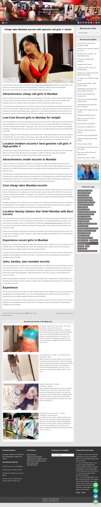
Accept (78, 492)
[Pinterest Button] (83, 23)
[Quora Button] (94, 23)
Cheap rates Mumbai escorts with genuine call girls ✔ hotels (37, 29)
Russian (81, 246)
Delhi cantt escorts (85, 205)
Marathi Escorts (84, 233)
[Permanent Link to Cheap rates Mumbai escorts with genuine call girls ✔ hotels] (38, 58)
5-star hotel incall (85, 190)
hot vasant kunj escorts (87, 223)
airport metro (83, 195)
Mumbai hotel (83, 240)
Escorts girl (82, 207)
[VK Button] (96, 23)
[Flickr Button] (91, 23)
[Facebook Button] (81, 23)
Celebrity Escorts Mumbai (34, 456)
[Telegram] (95, 496)
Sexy (87, 246)
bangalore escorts (85, 200)
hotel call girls (84, 216)
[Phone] (95, 490)
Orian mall (93, 240)
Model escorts (83, 235)
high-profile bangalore (86, 212)
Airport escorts (84, 193)
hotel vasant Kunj (84, 219)
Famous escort (83, 209)
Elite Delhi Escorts (32, 465)
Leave (83, 492)
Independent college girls (88, 228)
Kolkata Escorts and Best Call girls (37, 458)
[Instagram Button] (89, 23)
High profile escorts (86, 214)
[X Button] (78, 23)
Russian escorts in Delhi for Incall (12, 470)
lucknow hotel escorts (87, 231)
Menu (6, 22)
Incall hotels (83, 226)
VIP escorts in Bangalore (87, 251)
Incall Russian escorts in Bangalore (12, 466)
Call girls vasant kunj (86, 202)
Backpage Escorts (85, 197)
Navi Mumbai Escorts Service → (65, 313)
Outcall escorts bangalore (84, 243)
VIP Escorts (82, 248)
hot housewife (83, 221)
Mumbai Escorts (31, 454)
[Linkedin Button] (86, 23)
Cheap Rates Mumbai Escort (44, 85)
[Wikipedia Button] (99, 23)
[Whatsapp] (95, 484)
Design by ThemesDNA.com (50, 501)
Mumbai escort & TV (85, 238)
